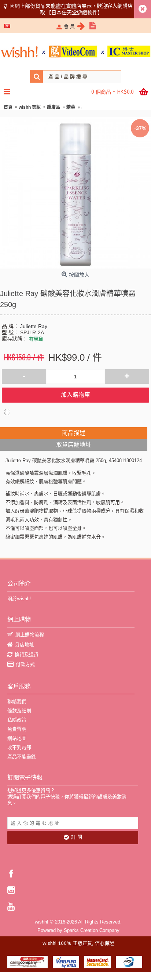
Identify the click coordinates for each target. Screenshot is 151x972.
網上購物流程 (29, 634)
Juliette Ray (33, 326)
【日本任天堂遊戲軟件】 (74, 12)
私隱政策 (16, 720)
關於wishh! (19, 598)
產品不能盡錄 (21, 756)
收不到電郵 (19, 747)
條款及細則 (19, 710)
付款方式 (25, 664)
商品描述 (73, 433)
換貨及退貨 (26, 654)
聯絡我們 (16, 701)
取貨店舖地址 (73, 445)
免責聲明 (16, 729)
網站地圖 (16, 738)
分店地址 (24, 644)
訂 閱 (76, 837)
